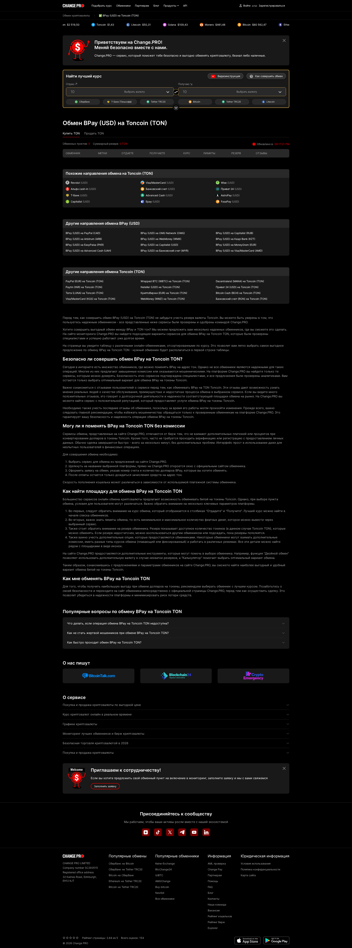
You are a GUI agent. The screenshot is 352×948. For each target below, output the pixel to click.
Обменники (123, 5)
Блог (156, 5)
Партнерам (142, 5)
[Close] (284, 40)
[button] (171, 5)
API (185, 5)
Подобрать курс (101, 5)
